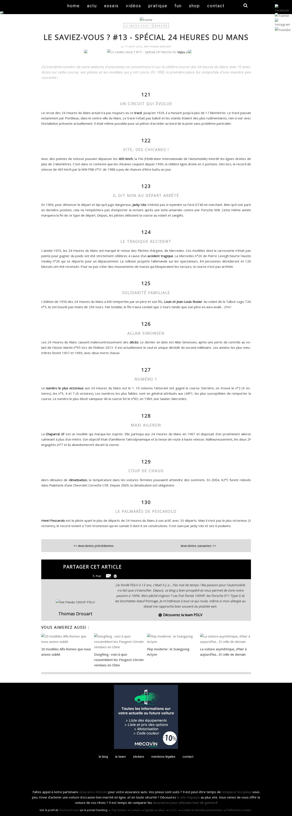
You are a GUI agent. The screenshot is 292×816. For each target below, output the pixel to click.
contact (216, 5)
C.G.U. (173, 810)
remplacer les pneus (237, 792)
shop (194, 5)
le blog (103, 757)
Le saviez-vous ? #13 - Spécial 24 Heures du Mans (146, 37)
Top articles (119, 810)
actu (92, 5)
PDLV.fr (183, 52)
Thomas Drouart (69, 810)
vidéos (133, 5)
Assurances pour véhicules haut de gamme (184, 802)
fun (178, 5)
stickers (138, 757)
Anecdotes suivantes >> (198, 546)
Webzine (161, 25)
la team (120, 757)
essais (111, 5)
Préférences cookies (239, 810)
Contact (135, 810)
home (73, 5)
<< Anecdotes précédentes (93, 546)
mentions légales (163, 757)
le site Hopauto (188, 797)
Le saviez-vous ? (138, 25)
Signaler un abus (155, 810)
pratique (157, 5)
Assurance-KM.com (93, 792)
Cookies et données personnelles (201, 810)
